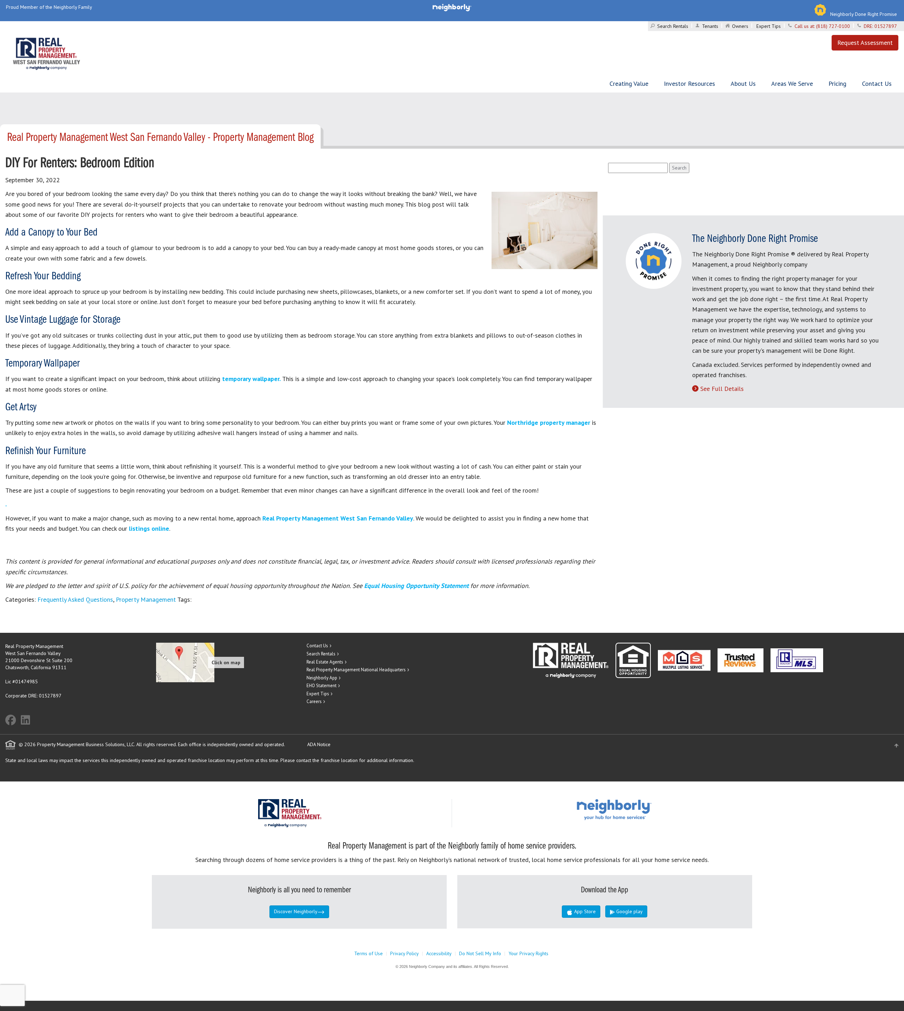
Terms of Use (368, 953)
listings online (149, 528)
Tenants (710, 26)
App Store (584, 911)
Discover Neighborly (295, 911)
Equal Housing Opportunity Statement (417, 586)
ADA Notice (319, 744)
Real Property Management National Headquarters (356, 670)
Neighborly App (322, 678)
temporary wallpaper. (250, 379)
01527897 (885, 26)
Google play (629, 911)
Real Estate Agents (325, 662)
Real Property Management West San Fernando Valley (337, 518)
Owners (740, 26)
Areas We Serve (792, 83)
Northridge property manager (548, 422)
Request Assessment (865, 42)
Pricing (837, 83)
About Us (743, 83)
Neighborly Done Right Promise (863, 14)
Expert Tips (768, 26)
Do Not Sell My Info (480, 953)
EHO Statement (322, 686)
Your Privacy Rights (528, 953)
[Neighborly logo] (452, 7)
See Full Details (722, 389)
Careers (314, 701)
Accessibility (439, 953)
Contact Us (877, 83)
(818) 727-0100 (833, 26)
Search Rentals (672, 26)
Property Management (146, 599)
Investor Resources (689, 83)
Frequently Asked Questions (75, 599)
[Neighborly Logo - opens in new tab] (635, 809)
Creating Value (628, 83)
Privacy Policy (404, 953)
